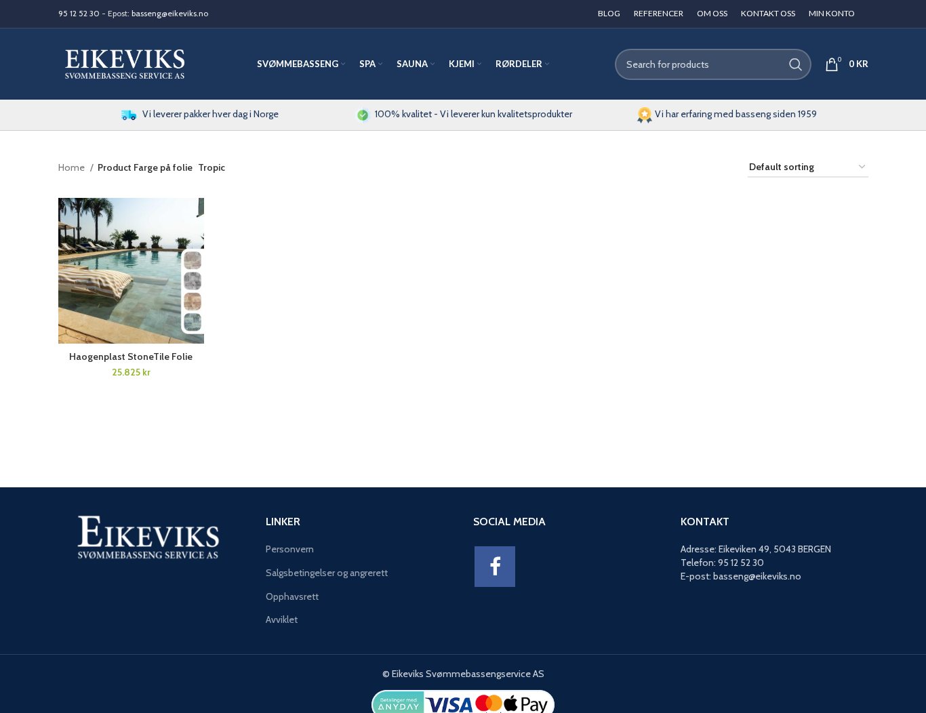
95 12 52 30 (79, 13)
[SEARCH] (795, 64)
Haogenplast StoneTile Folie (131, 356)
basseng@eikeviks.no (170, 13)
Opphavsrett (292, 596)
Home (72, 167)
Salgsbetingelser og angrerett (327, 573)
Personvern (290, 549)
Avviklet (282, 619)
